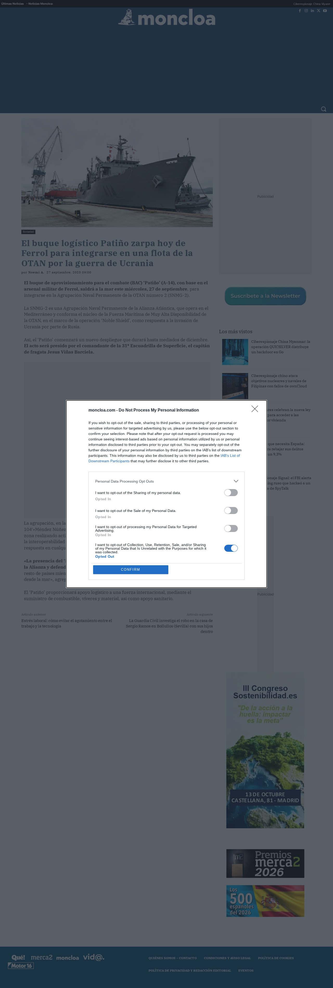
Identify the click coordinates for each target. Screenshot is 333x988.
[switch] (231, 492)
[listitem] (166, 481)
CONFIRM (130, 570)
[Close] (256, 410)
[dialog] (166, 494)
